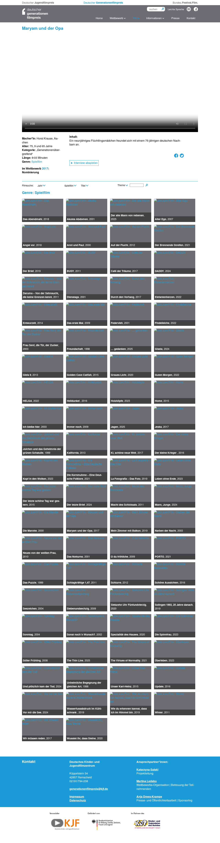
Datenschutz (77, 800)
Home (99, 18)
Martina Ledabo (146, 781)
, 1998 (78, 349)
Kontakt (191, 18)
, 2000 (79, 245)
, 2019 (32, 271)
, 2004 (33, 608)
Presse (175, 18)
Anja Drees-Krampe (149, 796)
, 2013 (30, 375)
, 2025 (127, 217)
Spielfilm (36, 162)
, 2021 (172, 245)
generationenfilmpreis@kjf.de (88, 789)
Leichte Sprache (176, 9)
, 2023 (120, 401)
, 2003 (41, 347)
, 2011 (74, 271)
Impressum (76, 796)
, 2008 (35, 660)
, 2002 (84, 634)
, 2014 (33, 323)
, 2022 (168, 297)
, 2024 (163, 271)
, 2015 (82, 375)
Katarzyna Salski (147, 769)
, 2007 (164, 219)
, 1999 (42, 451)
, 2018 (36, 219)
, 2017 (124, 271)
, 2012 (123, 245)
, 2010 (39, 554)
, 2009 (78, 323)
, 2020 (122, 375)
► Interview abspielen (84, 163)
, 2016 (77, 401)
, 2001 (81, 219)
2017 (45, 168)
